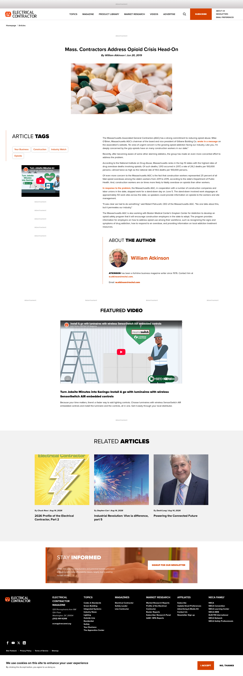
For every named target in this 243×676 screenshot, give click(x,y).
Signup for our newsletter (168, 565)
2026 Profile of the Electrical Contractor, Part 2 (54, 517)
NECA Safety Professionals (221, 621)
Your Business (21, 149)
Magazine (88, 14)
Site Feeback (11, 651)
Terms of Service (41, 651)
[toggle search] (184, 14)
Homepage (11, 25)
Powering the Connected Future (175, 516)
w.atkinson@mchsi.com (121, 276)
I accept (205, 665)
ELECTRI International (218, 615)
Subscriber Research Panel (158, 615)
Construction (39, 149)
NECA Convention (217, 606)
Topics (73, 14)
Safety (86, 624)
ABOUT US (220, 11)
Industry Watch (58, 149)
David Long (162, 510)
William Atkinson (150, 258)
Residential (89, 621)
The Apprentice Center (94, 630)
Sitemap (55, 651)
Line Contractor (122, 609)
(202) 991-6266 (59, 618)
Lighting (87, 615)
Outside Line (89, 618)
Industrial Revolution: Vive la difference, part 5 (121, 517)
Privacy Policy (25, 651)
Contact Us (182, 612)
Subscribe (201, 14)
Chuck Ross (43, 510)
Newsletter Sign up (186, 615)
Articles (22, 25)
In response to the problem (116, 188)
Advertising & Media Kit (188, 609)
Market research (134, 14)
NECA (211, 603)
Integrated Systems (92, 609)
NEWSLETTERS (222, 14)
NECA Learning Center (219, 609)
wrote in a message (207, 141)
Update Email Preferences (189, 606)
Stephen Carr (103, 510)
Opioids (18, 155)
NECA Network (215, 618)
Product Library (109, 14)
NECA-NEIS (214, 612)
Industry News (90, 612)
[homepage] (21, 14)
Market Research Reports (157, 603)
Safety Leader (121, 606)
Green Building (90, 606)
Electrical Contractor (124, 603)
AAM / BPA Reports (155, 618)
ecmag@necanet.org (61, 623)
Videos (154, 14)
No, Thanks (227, 665)
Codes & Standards (92, 603)
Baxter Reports (153, 612)
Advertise (169, 14)
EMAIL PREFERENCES (225, 17)
